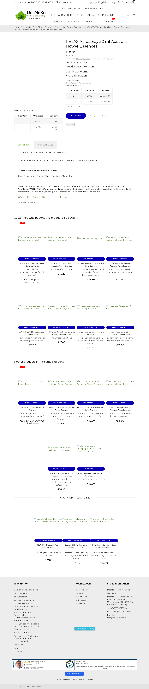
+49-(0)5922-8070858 (40, 2)
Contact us (19, 648)
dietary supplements (100, 15)
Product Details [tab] (45, 145)
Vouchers (80, 604)
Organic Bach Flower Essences (82, 8)
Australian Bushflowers (67, 15)
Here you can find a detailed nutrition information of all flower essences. (27, 626)
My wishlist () (120, 2)
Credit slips (81, 597)
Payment (18, 645)
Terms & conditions (23, 632)
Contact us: (20, 2)
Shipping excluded (83, 59)
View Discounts (31, 259)
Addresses (81, 600)
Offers (110, 21)
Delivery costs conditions (26, 590)
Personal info (82, 590)
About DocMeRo (22, 597)
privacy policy (20, 593)
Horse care (93, 21)
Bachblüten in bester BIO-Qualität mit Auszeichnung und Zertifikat (27, 606)
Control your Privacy (85, 629)
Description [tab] (23, 145)
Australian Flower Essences (81, 83)
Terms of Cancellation (24, 600)
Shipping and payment (85, 679)
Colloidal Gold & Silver (66, 21)
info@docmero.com (116, 618)
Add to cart (76, 116)
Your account (84, 584)
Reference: (70, 80)
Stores (17, 655)
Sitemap (18, 652)
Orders (79, 593)
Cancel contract (74, 673)
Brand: (68, 83)
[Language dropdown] (134, 15)
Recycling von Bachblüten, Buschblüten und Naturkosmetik (26, 638)
